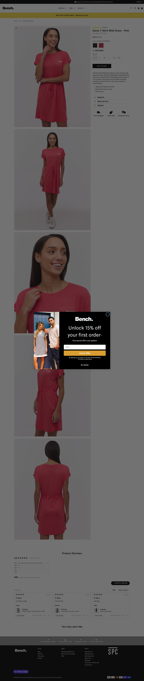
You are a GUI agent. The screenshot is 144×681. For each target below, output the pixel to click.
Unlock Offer (84, 353)
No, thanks (85, 365)
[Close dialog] (107, 314)
